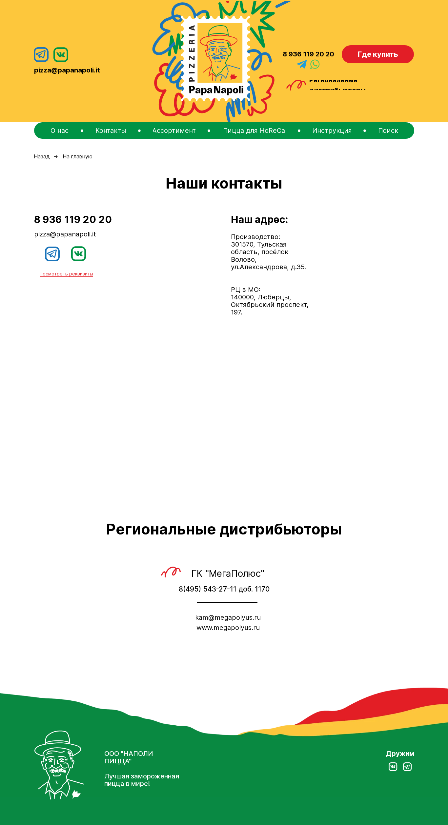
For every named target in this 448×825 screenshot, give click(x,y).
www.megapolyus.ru (228, 628)
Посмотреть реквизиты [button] (66, 273)
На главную (77, 156)
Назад (42, 156)
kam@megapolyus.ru (228, 617)
